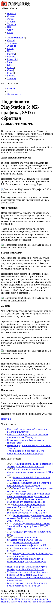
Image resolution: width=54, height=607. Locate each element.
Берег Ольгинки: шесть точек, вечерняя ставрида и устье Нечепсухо (27, 436)
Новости (11, 13)
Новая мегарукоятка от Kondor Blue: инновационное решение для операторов (28, 495)
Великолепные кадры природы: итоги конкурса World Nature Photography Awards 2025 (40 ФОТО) (29, 518)
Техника (11, 24)
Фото (10, 32)
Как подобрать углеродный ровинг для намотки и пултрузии (27, 430)
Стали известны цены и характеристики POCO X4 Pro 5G (24, 538)
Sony (9, 62)
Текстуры (12, 43)
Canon (10, 48)
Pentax (10, 73)
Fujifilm (11, 54)
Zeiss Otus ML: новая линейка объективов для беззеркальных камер (26, 500)
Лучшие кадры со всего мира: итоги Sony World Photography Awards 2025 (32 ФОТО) (28, 526)
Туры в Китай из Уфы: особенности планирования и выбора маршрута (25, 452)
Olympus (11, 56)
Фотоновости (14, 94)
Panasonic (12, 59)
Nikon (10, 51)
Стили (10, 40)
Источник (6, 419)
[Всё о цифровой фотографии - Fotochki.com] (15, 5)
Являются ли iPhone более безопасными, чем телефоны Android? (26, 544)
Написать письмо (42, 601)
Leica (9, 64)
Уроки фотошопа (16, 37)
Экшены (11, 45)
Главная (11, 88)
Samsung (11, 78)
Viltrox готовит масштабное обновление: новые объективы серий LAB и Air (30, 472)
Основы (11, 16)
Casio (10, 70)
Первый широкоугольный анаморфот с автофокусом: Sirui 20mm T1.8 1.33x (29, 465)
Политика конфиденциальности (31, 599)
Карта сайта (7, 599)
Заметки (11, 21)
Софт (10, 30)
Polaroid (11, 75)
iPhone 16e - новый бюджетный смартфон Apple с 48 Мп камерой (26, 506)
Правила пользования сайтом (16, 601)
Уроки (10, 19)
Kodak (10, 67)
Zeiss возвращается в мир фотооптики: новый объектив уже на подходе (29, 484)
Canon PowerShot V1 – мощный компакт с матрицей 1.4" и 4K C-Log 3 (27, 511)
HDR (9, 27)
